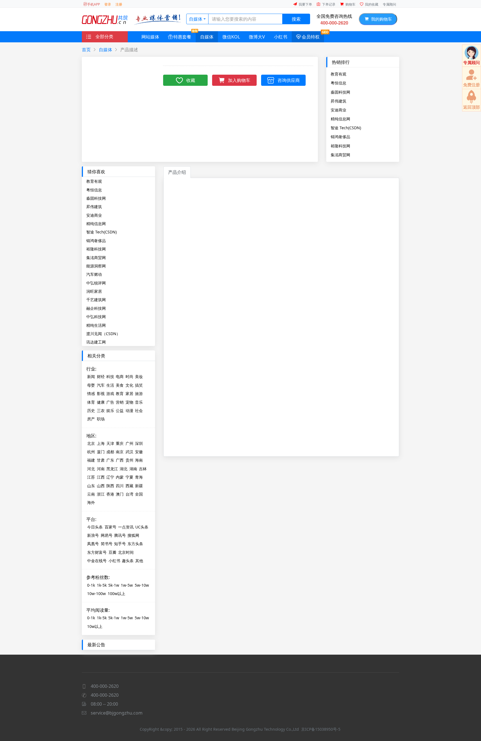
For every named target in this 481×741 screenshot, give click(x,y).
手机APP (93, 4)
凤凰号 (93, 543)
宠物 (129, 402)
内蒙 (120, 477)
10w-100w (96, 593)
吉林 (143, 468)
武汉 (129, 451)
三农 (101, 410)
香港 (110, 494)
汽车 (101, 385)
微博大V (257, 37)
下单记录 (328, 4)
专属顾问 (389, 4)
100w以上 (116, 593)
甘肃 (101, 460)
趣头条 (128, 560)
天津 (110, 443)
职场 (101, 418)
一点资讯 (126, 527)
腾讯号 (120, 535)
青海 (139, 477)
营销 (120, 402)
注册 (119, 4)
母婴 (91, 385)
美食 (120, 385)
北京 (91, 443)
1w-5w (127, 585)
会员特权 (311, 37)
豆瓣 (112, 552)
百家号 (110, 527)
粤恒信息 (338, 82)
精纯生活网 (96, 325)
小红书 (280, 37)
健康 (101, 402)
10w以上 (94, 626)
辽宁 (110, 477)
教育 (120, 393)
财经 (101, 376)
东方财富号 (97, 552)
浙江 (101, 494)
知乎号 (120, 543)
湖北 (123, 468)
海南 (139, 460)
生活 (110, 385)
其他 (139, 560)
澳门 (120, 494)
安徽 (139, 451)
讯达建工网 (96, 342)
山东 (91, 485)
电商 (120, 376)
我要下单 (305, 4)
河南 (101, 468)
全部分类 (104, 36)
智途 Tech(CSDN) (346, 127)
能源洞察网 (96, 266)
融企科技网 (96, 308)
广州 (129, 443)
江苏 (91, 477)
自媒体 (195, 19)
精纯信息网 (340, 118)
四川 (120, 485)
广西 (120, 460)
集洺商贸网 (340, 154)
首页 (86, 49)
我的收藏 (371, 4)
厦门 (101, 451)
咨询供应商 (289, 80)
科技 (110, 376)
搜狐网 (133, 535)
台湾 (129, 494)
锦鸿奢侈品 (340, 136)
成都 (110, 451)
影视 (101, 393)
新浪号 (93, 535)
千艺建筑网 (96, 299)
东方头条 (135, 543)
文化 (129, 385)
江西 (101, 477)
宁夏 (129, 477)
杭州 (91, 451)
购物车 (350, 4)
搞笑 (139, 385)
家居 (129, 393)
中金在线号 (97, 560)
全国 (139, 494)
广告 (110, 402)
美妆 (139, 376)
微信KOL (231, 37)
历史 (91, 410)
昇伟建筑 (338, 100)
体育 (91, 402)
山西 (101, 485)
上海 (101, 443)
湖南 (133, 468)
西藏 (129, 485)
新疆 (139, 485)
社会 (139, 410)
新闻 (91, 376)
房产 (91, 418)
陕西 (110, 485)
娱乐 (110, 410)
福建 (91, 460)
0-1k (91, 585)
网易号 (106, 535)
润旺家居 (94, 291)
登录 (107, 4)
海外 (91, 502)
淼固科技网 (340, 91)
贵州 (129, 460)
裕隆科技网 (340, 145)
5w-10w (142, 585)
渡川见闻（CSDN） (103, 333)
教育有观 (338, 73)
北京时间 (126, 552)
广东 (110, 460)
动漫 (129, 410)
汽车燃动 (94, 274)
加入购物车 (239, 80)
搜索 (296, 19)
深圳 (139, 443)
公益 (120, 410)
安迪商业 (338, 109)
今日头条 (95, 527)
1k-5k (102, 585)
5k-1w (113, 585)
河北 (91, 468)
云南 (91, 494)
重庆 (120, 443)
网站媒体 (150, 37)
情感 (91, 393)
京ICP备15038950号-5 (320, 729)
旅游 (139, 393)
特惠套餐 (182, 37)
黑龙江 (112, 468)
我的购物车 (380, 19)
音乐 (139, 402)
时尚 (129, 376)
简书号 (106, 543)
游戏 (110, 393)
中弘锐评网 (96, 283)
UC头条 (141, 527)
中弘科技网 (96, 316)
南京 (120, 451)
